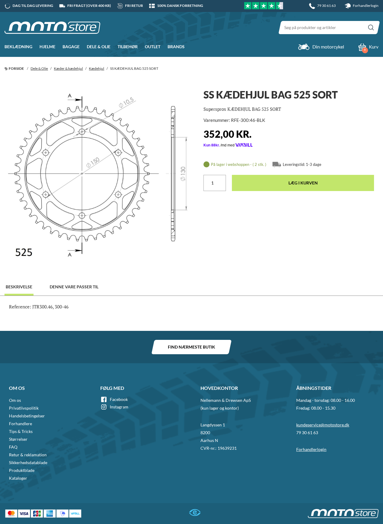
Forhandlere (20, 423)
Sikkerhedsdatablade (28, 462)
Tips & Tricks (21, 431)
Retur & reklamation (28, 454)
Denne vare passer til (74, 286)
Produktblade (21, 470)
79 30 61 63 (307, 432)
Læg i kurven (303, 182)
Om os (15, 400)
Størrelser (18, 439)
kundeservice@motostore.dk (322, 424)
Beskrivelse (19, 286)
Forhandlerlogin (365, 5)
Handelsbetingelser (27, 415)
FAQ (13, 446)
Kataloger (18, 478)
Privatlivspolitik (24, 408)
